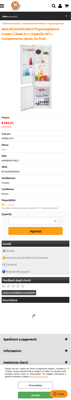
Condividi (11, 264)
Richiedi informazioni (18, 271)
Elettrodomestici (10, 16)
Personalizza (35, 385)
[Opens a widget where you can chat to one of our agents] (59, 394)
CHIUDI (68, 368)
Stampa (10, 250)
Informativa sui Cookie (38, 376)
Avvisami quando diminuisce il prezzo (27, 257)
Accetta (35, 395)
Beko (4, 149)
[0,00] (67, 6)
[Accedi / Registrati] (60, 6)
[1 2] (35, 221)
